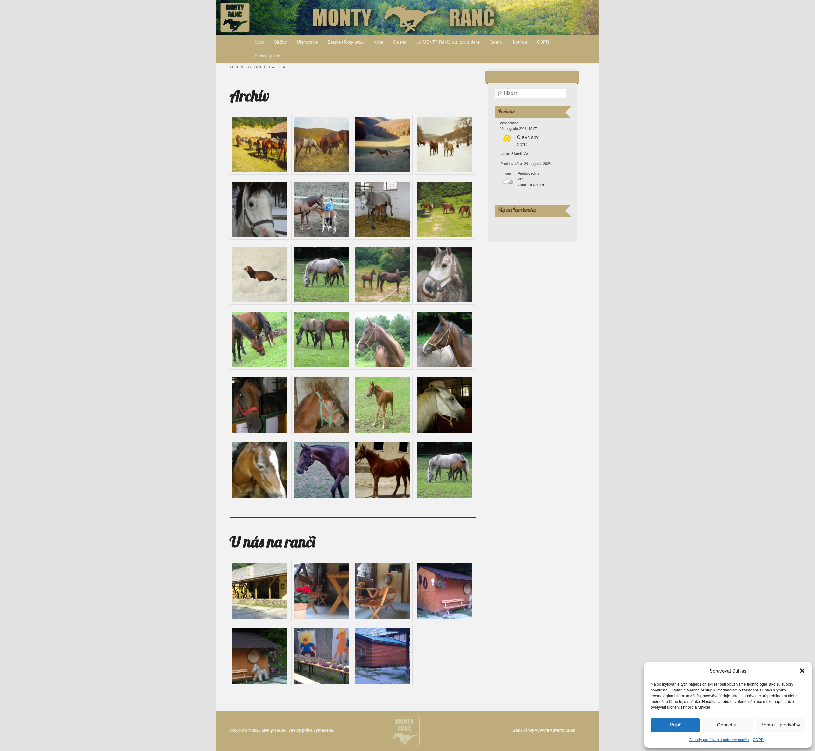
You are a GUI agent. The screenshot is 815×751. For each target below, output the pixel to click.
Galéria (399, 42)
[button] (802, 671)
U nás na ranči (272, 541)
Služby (280, 42)
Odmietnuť (728, 724)
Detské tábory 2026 (346, 42)
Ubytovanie (307, 42)
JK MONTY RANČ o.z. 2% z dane (448, 42)
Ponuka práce (267, 56)
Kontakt (520, 42)
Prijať (675, 724)
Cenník (496, 42)
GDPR (758, 739)
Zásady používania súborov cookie (719, 739)
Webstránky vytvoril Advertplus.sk (543, 730)
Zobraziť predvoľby (780, 724)
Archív (249, 95)
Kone (378, 42)
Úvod (259, 42)
